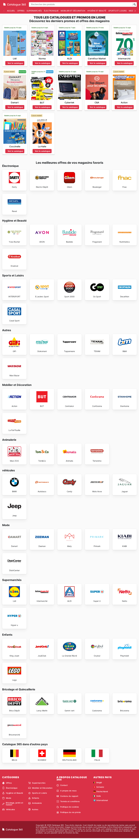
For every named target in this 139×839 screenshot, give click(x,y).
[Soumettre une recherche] (134, 4)
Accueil (11, 11)
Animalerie (37, 803)
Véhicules (10, 809)
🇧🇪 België (97, 782)
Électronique (51, 11)
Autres (35, 809)
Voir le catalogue (15, 63)
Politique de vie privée (70, 812)
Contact (64, 785)
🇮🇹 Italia (97, 796)
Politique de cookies (69, 807)
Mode (131, 11)
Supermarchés (34, 11)
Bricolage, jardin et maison (14, 804)
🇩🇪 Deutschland (100, 791)
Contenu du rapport (69, 796)
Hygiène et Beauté (96, 11)
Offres (20, 11)
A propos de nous (68, 791)
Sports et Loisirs (117, 11)
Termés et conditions (70, 801)
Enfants (35, 798)
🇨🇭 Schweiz (98, 787)
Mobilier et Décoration (73, 11)
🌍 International (100, 800)
